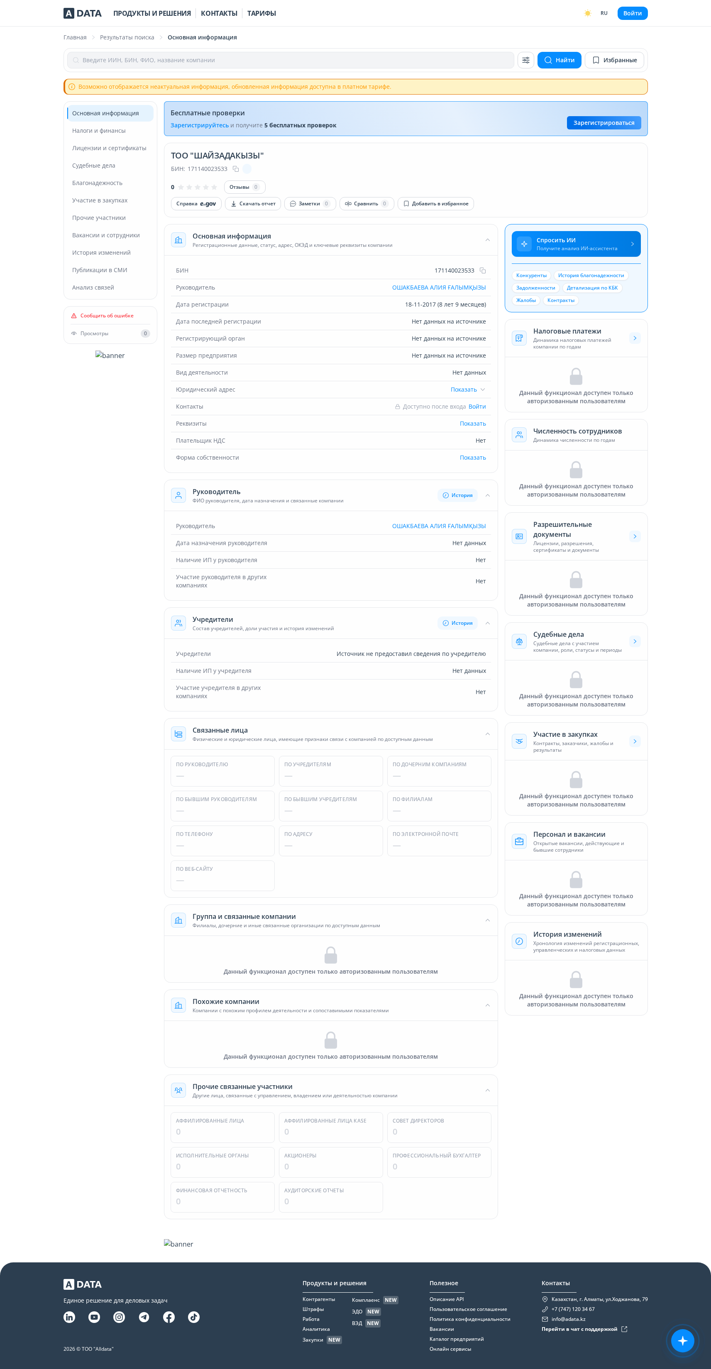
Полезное (444, 1283)
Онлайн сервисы (450, 1349)
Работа (311, 1319)
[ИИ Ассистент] (682, 1340)
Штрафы (313, 1309)
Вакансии (442, 1329)
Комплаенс (366, 1300)
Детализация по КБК (592, 287)
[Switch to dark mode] (587, 13)
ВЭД (357, 1323)
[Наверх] (694, 1204)
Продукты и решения (152, 13)
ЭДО (357, 1311)
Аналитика (316, 1329)
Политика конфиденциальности (470, 1319)
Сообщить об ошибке (107, 315)
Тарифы (261, 13)
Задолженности (535, 287)
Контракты (560, 300)
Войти (632, 13)
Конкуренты (531, 275)
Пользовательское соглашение (468, 1309)
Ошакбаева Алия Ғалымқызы (439, 287)
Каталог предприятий (457, 1339)
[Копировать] (235, 169)
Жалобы (526, 300)
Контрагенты (319, 1299)
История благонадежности (591, 275)
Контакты (219, 13)
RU (604, 13)
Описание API (447, 1299)
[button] (331, 239)
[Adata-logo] (83, 13)
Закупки (313, 1340)
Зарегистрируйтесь (200, 125)
